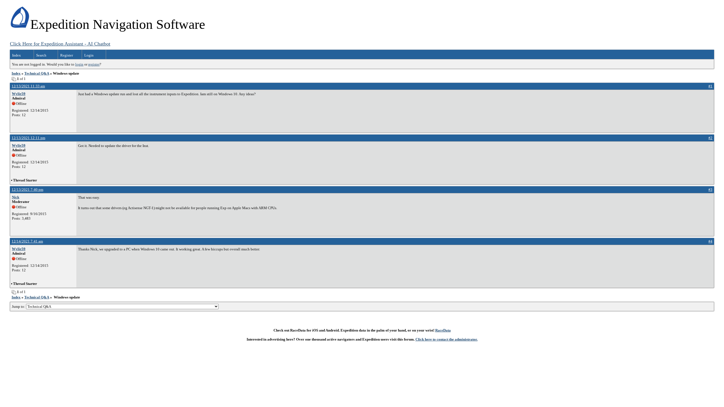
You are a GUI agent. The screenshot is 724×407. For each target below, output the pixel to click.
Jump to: (19, 306)
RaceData (443, 330)
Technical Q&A (36, 73)
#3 (710, 189)
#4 (710, 241)
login (79, 64)
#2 (710, 138)
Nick (15, 197)
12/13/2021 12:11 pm (28, 138)
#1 (710, 86)
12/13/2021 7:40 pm (27, 189)
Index (16, 55)
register (94, 64)
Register (66, 55)
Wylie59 (18, 94)
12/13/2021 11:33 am (28, 86)
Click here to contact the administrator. (446, 339)
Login (89, 55)
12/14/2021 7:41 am (27, 241)
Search (41, 55)
